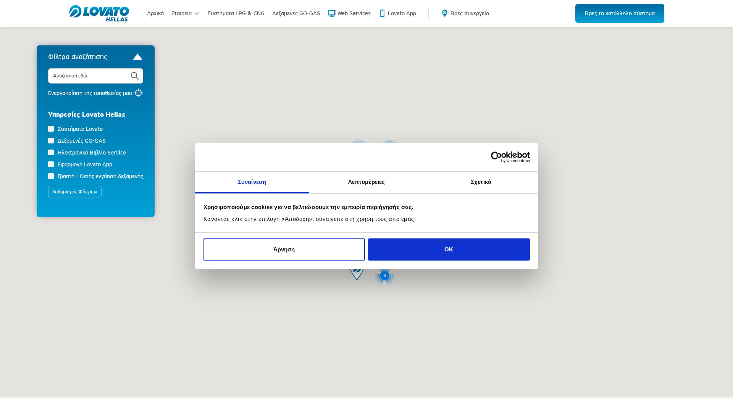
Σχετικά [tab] (481, 182)
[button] (185, 13)
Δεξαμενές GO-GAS (296, 13)
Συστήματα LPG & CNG (236, 13)
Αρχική (155, 13)
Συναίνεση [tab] (252, 182)
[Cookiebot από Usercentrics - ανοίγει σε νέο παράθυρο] (496, 157)
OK (448, 249)
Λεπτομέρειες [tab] (366, 182)
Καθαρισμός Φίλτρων (74, 191)
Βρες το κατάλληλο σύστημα (620, 13)
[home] (99, 13)
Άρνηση (284, 249)
